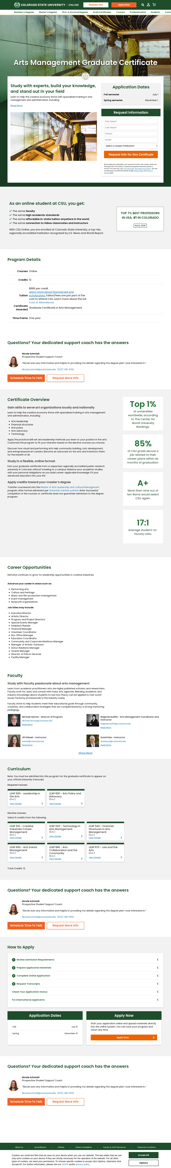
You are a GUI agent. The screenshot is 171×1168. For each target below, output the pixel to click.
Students (155, 12)
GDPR (65, 1164)
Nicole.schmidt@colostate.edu (39, 369)
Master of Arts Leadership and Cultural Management (70, 487)
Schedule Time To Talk (26, 378)
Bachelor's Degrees (24, 12)
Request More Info (65, 378)
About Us (19, 1147)
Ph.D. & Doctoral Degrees (75, 12)
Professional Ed (138, 12)
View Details (16, 803)
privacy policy (82, 1164)
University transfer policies (64, 490)
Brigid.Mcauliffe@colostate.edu (116, 723)
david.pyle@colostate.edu (113, 741)
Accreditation (40, 1147)
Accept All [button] (143, 1155)
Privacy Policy (139, 171)
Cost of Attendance (41, 302)
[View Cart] (154, 5)
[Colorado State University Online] (46, 5)
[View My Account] (148, 5)
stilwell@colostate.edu (33, 741)
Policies (61, 1147)
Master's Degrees (48, 12)
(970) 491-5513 (65, 369)
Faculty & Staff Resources (114, 1147)
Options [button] (143, 1163)
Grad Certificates (102, 12)
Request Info (96, 4)
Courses (120, 12)
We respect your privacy (143, 169)
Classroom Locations (146, 1147)
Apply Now (124, 4)
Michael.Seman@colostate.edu (37, 720)
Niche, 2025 (140, 225)
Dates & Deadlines (84, 1147)
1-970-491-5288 (128, 169)
